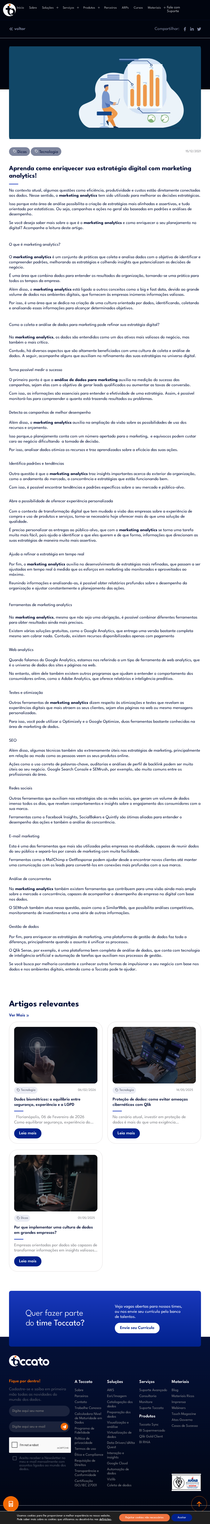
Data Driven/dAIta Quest (121, 1445)
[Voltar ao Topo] (199, 1504)
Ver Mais (17, 1015)
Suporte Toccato (151, 1408)
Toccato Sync (149, 1424)
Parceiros (110, 7)
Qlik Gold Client (151, 1436)
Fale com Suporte (173, 9)
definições (105, 1519)
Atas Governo (182, 1420)
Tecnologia (48, 152)
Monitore (146, 1402)
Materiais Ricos (183, 1396)
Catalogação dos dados (120, 1404)
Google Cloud (117, 1463)
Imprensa (179, 1402)
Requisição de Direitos (85, 1463)
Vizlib (111, 1479)
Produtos (89, 7)
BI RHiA (144, 1442)
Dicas (21, 152)
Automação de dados (118, 1471)
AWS (110, 1390)
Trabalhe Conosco (88, 1408)
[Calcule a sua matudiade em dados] (11, 1504)
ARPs (125, 7)
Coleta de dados (119, 1485)
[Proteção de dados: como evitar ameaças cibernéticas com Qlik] (154, 1055)
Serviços (68, 7)
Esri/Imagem (117, 1396)
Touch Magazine (184, 1414)
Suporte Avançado (153, 1390)
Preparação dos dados (119, 1414)
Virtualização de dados (119, 1435)
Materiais (154, 7)
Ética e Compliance (89, 1455)
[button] (185, 29)
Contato (81, 1402)
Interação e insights (115, 1455)
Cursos (138, 7)
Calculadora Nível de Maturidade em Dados (88, 1418)
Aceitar (182, 1517)
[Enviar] (64, 1426)
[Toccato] (9, 9)
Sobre (33, 7)
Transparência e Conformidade (87, 1473)
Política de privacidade (83, 1441)
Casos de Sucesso (185, 1426)
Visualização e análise (118, 1425)
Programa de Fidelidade (84, 1431)
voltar (19, 29)
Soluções (48, 7)
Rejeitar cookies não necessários (144, 1517)
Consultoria (147, 1396)
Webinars (179, 1408)
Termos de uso (85, 1449)
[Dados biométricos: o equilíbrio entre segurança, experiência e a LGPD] (55, 1055)
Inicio (20, 7)
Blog (175, 1390)
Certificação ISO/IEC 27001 (86, 1483)
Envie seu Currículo (137, 1328)
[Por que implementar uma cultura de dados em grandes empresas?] (55, 1183)
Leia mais (28, 1133)
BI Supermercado (152, 1430)
